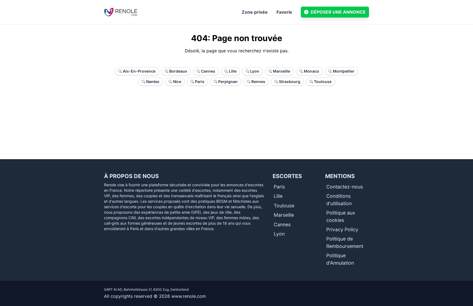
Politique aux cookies (340, 216)
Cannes (282, 224)
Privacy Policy (342, 229)
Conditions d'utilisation (339, 199)
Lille (278, 196)
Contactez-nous (344, 187)
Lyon (279, 234)
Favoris (284, 12)
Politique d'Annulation (340, 259)
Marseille (284, 215)
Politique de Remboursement (344, 242)
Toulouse (284, 205)
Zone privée (255, 12)
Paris (279, 187)
